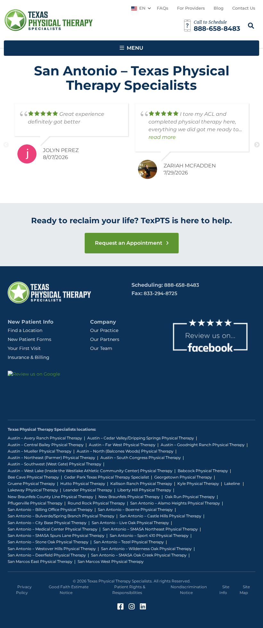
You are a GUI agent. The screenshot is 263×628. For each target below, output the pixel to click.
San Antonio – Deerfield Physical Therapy (47, 555)
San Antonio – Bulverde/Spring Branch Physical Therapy (61, 515)
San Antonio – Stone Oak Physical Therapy (48, 541)
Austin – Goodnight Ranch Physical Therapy (203, 444)
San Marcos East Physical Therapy (40, 561)
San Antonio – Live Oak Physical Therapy (130, 522)
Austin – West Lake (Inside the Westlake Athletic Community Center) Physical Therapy (90, 470)
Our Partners (104, 339)
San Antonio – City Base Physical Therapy (47, 522)
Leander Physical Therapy (87, 490)
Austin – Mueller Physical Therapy (40, 451)
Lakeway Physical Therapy (33, 490)
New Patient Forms (29, 339)
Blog (219, 8)
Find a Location (25, 330)
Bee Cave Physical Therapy (33, 477)
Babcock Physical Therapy (203, 470)
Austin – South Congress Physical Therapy (140, 457)
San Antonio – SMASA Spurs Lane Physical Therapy (56, 535)
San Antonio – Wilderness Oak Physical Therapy (146, 548)
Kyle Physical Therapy (198, 483)
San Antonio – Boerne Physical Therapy (135, 509)
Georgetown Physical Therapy (183, 477)
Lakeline (232, 483)
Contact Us (243, 8)
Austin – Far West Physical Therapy (122, 444)
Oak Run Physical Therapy (190, 496)
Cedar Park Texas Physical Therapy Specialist (106, 477)
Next (257, 145)
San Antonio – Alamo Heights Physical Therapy (175, 503)
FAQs (162, 8)
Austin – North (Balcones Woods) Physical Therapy (125, 451)
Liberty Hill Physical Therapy (144, 490)
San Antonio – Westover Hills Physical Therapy (52, 548)
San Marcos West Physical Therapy (111, 561)
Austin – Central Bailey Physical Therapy (46, 444)
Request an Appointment (129, 243)
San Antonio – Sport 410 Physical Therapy (149, 535)
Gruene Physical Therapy (31, 483)
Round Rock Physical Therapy (96, 503)
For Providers (191, 8)
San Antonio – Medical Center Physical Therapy (53, 529)
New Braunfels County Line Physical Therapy (50, 496)
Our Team (101, 348)
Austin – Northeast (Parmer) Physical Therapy (51, 457)
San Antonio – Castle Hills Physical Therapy (160, 515)
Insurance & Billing (28, 357)
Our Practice (104, 330)
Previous (6, 145)
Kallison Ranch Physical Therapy (141, 483)
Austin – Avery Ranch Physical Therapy (45, 438)
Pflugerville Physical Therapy (35, 503)
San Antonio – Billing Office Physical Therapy (50, 509)
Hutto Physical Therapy (82, 483)
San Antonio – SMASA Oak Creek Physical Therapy (139, 555)
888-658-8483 (181, 285)
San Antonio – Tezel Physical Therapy (129, 541)
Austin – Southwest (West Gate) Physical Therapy (54, 464)
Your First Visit (24, 348)
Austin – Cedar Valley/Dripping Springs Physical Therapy (140, 438)
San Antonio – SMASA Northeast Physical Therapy (150, 529)
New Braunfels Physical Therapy (129, 496)
